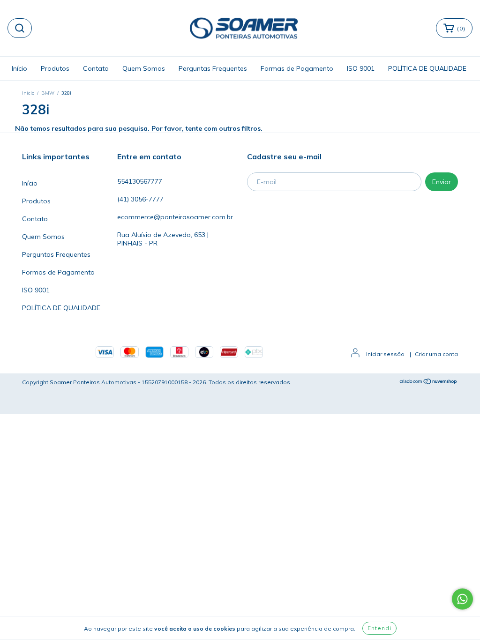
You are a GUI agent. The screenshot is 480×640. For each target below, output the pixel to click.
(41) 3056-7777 (140, 199)
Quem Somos (143, 68)
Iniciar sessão (385, 353)
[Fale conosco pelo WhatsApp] (462, 599)
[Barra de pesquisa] (20, 28)
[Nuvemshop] (428, 382)
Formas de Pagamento (297, 68)
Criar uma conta (436, 353)
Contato (96, 68)
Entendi (379, 628)
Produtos (55, 68)
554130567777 (139, 181)
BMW (47, 93)
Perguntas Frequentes (213, 68)
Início (19, 68)
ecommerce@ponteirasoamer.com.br (175, 217)
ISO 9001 (361, 68)
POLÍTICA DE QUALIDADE (427, 68)
